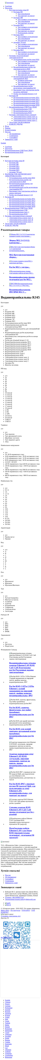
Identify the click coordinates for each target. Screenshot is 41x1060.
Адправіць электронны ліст (11, 916)
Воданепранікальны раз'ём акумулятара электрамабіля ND (24, 87)
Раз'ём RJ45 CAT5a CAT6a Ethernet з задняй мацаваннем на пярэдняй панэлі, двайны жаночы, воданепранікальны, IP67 (21, 691)
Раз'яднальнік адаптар (25, 33)
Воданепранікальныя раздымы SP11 (26, 97)
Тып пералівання (24, 14)
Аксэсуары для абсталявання (19, 122)
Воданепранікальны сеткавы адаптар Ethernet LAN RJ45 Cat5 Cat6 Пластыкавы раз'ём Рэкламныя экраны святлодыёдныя (22, 667)
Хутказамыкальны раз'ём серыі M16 (26, 59)
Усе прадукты (15, 910)
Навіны (7, 128)
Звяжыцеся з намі (11, 139)
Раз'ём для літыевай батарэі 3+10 (25, 94)
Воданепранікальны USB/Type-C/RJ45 (23, 107)
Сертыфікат (13, 137)
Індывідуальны (10, 130)
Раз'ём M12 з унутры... (19, 267)
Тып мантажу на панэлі (26, 16)
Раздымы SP (13, 96)
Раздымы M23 (18, 50)
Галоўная (8, 6)
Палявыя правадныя (25, 80)
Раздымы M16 (18, 35)
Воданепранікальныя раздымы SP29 (26, 105)
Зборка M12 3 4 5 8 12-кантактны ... (19, 241)
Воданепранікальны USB (22, 109)
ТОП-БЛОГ (26, 910)
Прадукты (8, 8)
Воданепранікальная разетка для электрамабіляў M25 (25, 77)
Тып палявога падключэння (28, 19)
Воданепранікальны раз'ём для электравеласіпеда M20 (24, 68)
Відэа (7, 126)
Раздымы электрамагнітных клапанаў (22, 115)
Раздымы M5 (18, 12)
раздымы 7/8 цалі (19, 42)
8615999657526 (6, 937)
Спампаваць (13, 136)
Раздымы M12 (18, 25)
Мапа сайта (5, 910)
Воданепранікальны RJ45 (22, 113)
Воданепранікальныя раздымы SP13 (26, 99)
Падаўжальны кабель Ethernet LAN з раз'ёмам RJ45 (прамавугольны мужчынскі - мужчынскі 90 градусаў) (21, 833)
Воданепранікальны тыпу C (23, 111)
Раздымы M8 (18, 18)
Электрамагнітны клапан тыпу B (25, 118)
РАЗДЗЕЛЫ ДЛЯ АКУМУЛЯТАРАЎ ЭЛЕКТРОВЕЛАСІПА (18, 175)
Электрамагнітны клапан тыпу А (25, 117)
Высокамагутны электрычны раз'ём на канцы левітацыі (26, 91)
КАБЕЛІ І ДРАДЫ (15, 124)
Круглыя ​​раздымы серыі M (18, 10)
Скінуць (14, 650)
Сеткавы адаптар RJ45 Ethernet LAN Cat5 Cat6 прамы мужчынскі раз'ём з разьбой (21, 810)
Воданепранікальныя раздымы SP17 (26, 101)
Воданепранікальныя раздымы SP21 (26, 103)
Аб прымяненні (14, 134)
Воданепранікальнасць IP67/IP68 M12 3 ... (19, 291)
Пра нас (8, 132)
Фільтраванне (6, 650)
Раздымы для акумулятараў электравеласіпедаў (19, 56)
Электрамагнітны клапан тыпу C (25, 120)
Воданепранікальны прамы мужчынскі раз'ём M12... (22, 278)
